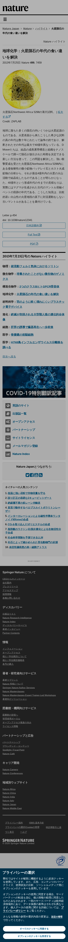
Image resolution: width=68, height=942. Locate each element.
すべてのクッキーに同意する (34, 928)
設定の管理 (56, 916)
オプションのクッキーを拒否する (34, 936)
